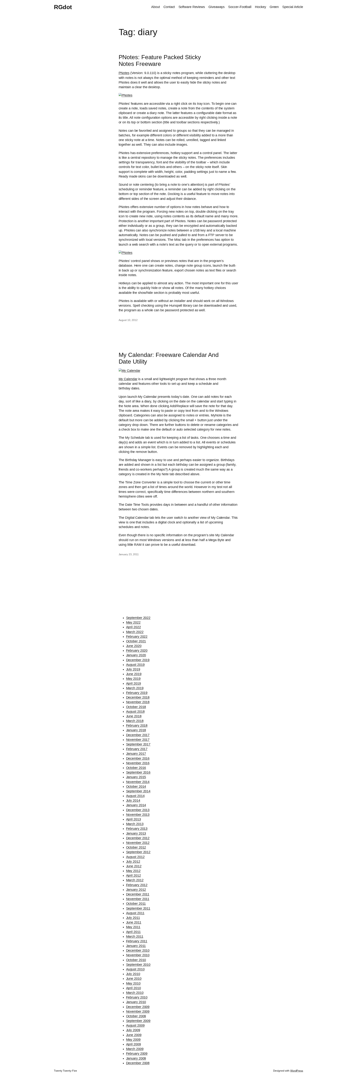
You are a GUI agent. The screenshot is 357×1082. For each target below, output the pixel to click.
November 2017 (138, 739)
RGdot (63, 7)
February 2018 (137, 725)
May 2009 (133, 1039)
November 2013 (138, 814)
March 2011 (134, 936)
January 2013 (136, 833)
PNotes (124, 73)
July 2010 (133, 974)
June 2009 (133, 1035)
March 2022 (135, 632)
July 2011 (133, 918)
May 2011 (133, 927)
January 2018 (136, 730)
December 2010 (138, 950)
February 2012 (137, 885)
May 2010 (133, 983)
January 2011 (136, 946)
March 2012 (135, 880)
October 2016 (136, 768)
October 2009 (136, 1016)
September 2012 (138, 852)
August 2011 (135, 913)
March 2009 (135, 1049)
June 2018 (133, 716)
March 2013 (135, 824)
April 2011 (133, 932)
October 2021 (136, 641)
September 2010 (138, 964)
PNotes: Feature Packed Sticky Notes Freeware (160, 60)
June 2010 (133, 978)
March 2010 (135, 993)
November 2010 (138, 955)
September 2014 (138, 791)
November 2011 (137, 899)
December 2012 (138, 838)
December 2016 (138, 758)
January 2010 (136, 1002)
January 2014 (136, 805)
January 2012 (136, 889)
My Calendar (128, 379)
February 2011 (136, 941)
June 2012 (133, 866)
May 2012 (133, 871)
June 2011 (133, 922)
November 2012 (138, 843)
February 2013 (137, 828)
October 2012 (136, 847)
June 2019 (133, 674)
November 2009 (138, 1011)
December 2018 (138, 697)
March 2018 (135, 721)
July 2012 (133, 861)
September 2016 (138, 772)
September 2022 (138, 618)
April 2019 (133, 683)
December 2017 (138, 735)
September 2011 (138, 908)
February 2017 (137, 749)
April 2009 (133, 1044)
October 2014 (136, 786)
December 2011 (137, 894)
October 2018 (136, 707)
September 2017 (138, 744)
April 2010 (133, 988)
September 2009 (138, 1021)
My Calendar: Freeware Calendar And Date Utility (169, 358)
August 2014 (135, 796)
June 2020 (133, 646)
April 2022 (133, 627)
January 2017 (136, 753)
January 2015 (136, 777)
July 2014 (133, 800)
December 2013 (138, 810)
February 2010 (137, 997)
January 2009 (136, 1058)
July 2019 (133, 669)
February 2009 (137, 1053)
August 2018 (135, 711)
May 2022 (133, 622)
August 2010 (135, 969)
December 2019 (138, 660)
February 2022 (137, 636)
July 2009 (133, 1030)
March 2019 (135, 688)
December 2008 (138, 1063)
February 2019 (137, 693)
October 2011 (136, 903)
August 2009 (135, 1025)
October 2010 (136, 960)
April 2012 (133, 875)
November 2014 (138, 782)
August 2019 (135, 665)
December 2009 (138, 1007)
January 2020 (136, 655)
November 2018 (138, 702)
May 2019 (133, 678)
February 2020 (137, 650)
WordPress (296, 1070)
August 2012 (135, 857)
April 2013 (133, 819)
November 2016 (138, 763)
